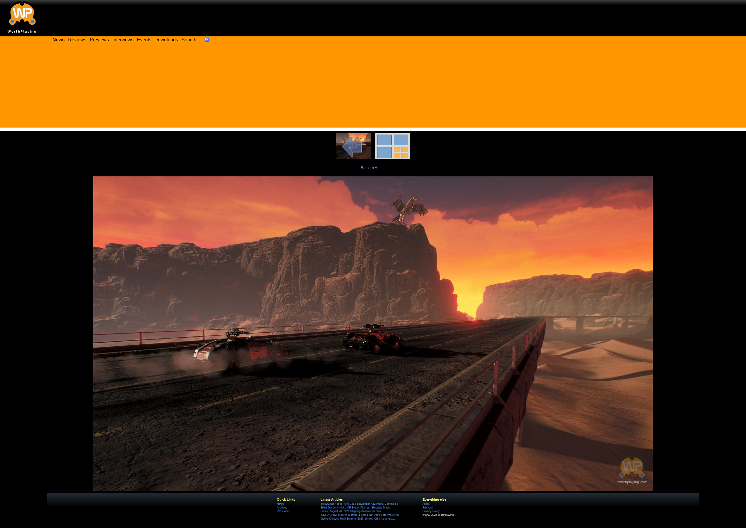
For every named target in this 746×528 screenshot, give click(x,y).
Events (144, 39)
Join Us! (428, 507)
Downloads (166, 39)
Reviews (77, 39)
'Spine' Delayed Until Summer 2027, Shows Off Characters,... (358, 518)
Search (189, 39)
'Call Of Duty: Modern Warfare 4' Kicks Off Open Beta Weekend (360, 514)
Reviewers (283, 511)
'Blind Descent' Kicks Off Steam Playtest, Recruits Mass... (357, 507)
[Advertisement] (373, 87)
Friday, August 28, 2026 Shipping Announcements (351, 511)
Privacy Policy (431, 511)
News (280, 503)
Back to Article (373, 168)
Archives (282, 507)
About (426, 503)
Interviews (122, 39)
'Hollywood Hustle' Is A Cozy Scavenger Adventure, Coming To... (360, 503)
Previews (99, 39)
